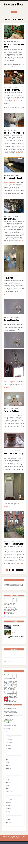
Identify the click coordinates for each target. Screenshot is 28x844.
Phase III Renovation (16, 625)
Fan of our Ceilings (11, 411)
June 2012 (8, 756)
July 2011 (8, 779)
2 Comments (17, 317)
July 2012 (8, 754)
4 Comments (16, 175)
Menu (14, 12)
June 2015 (8, 713)
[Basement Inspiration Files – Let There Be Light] (5, 638)
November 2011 (9, 771)
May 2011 (8, 782)
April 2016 (8, 708)
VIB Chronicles (6, 661)
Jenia (5, 41)
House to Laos (16, 100)
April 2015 (8, 716)
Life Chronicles (7, 656)
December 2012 (9, 739)
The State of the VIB (12, 89)
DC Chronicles (6, 653)
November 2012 (9, 742)
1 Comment (16, 130)
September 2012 (9, 748)
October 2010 (8, 802)
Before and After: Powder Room (14, 45)
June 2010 (8, 814)
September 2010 (9, 805)
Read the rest (20, 66)
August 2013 (8, 722)
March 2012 (8, 765)
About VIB (16, 837)
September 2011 (9, 776)
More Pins (7, 612)
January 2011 (8, 794)
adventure (19, 146)
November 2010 (9, 799)
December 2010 (9, 796)
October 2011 (8, 774)
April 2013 (8, 728)
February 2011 (9, 791)
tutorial (15, 379)
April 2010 (8, 819)
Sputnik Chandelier (11, 319)
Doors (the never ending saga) (13, 454)
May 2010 (8, 816)
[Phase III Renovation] (7, 627)
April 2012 (8, 762)
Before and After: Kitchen (14, 132)
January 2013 (8, 736)
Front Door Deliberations (14, 543)
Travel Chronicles (7, 658)
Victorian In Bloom (14, 4)
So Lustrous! (8, 277)
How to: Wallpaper (11, 218)
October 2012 (8, 745)
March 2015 (8, 719)
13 (13, 570)
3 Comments (15, 87)
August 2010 (8, 808)
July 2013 (8, 725)
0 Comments (16, 41)
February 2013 (9, 734)
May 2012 (8, 759)
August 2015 (8, 711)
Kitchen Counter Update (13, 178)
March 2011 (8, 788)
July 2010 (8, 811)
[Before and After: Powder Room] (7, 632)
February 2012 (9, 768)
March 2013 (8, 731)
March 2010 (8, 822)
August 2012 (8, 751)
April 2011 (8, 785)
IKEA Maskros (14, 381)
